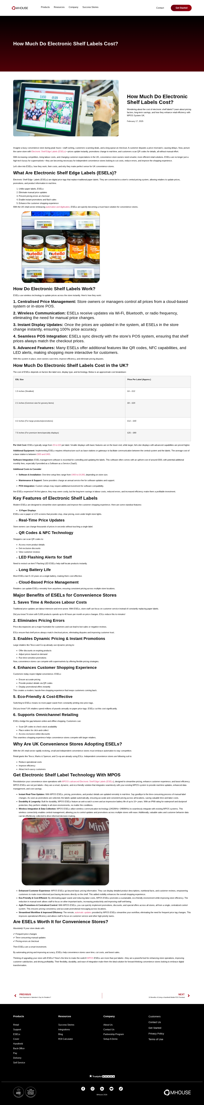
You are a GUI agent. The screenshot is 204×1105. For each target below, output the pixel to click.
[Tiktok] (121, 1089)
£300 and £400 (43, 454)
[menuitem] (45, 7)
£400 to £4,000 (78, 474)
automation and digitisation (58, 207)
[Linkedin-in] (102, 1089)
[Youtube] (111, 1089)
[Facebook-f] (83, 1089)
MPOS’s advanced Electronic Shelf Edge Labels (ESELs (87, 781)
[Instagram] (93, 1089)
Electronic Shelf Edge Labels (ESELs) (49, 151)
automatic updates (83, 912)
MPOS (90, 958)
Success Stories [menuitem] (90, 7)
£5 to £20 (57, 445)
